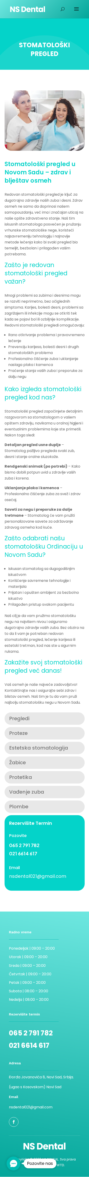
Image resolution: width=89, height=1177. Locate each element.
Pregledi (19, 718)
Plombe (18, 806)
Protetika (20, 777)
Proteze (18, 733)
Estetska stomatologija (38, 747)
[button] (13, 1163)
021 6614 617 (23, 853)
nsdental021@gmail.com (37, 876)
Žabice (17, 762)
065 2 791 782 (24, 845)
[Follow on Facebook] (13, 1122)
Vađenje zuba (26, 791)
